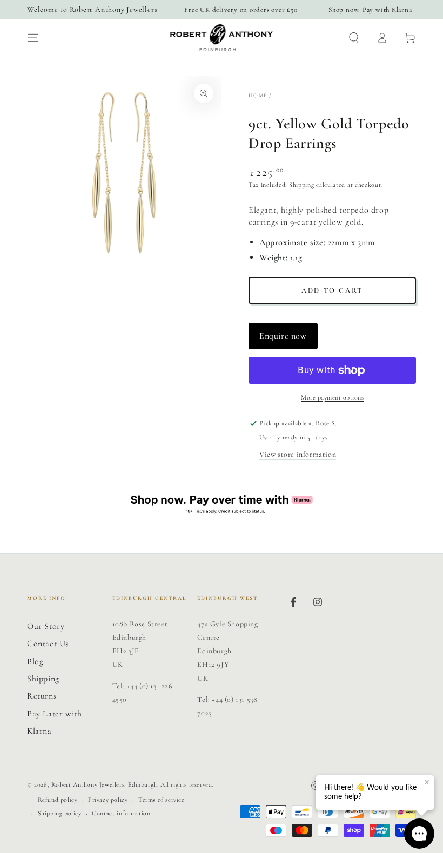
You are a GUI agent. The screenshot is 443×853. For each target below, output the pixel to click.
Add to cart (332, 290)
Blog (35, 661)
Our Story (45, 626)
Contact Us (48, 643)
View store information (297, 454)
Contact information (121, 813)
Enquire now (283, 335)
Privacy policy (107, 799)
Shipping (301, 184)
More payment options (332, 397)
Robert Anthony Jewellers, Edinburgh (104, 784)
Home (258, 95)
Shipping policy (60, 813)
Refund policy (58, 799)
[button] (354, 38)
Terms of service (161, 799)
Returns (41, 695)
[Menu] (33, 38)
